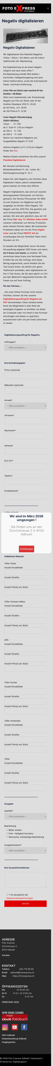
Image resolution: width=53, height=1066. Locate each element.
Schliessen (26, 548)
